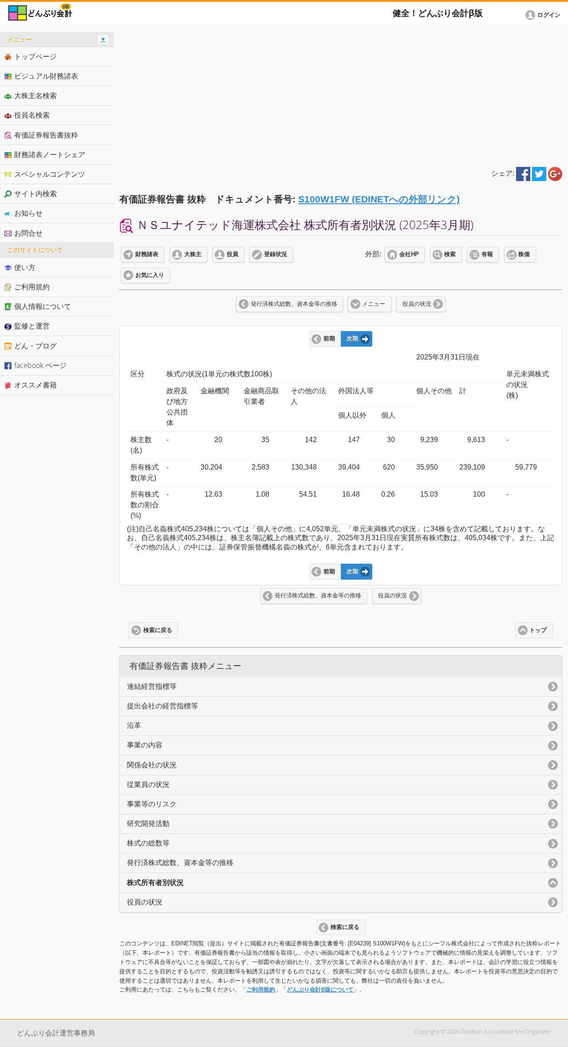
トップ (538, 630)
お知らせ (28, 213)
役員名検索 (32, 115)
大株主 (192, 254)
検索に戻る (157, 630)
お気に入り (149, 275)
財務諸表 (146, 254)
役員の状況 (416, 304)
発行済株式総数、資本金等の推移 (294, 304)
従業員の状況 (148, 784)
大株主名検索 (35, 95)
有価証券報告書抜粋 (46, 135)
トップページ (35, 56)
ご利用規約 (260, 989)
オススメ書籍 (35, 385)
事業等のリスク (152, 804)
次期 (352, 339)
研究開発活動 (148, 823)
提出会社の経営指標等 (162, 706)
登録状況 (275, 254)
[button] (544, 15)
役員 (232, 254)
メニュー (373, 304)
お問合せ (28, 233)
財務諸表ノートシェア (49, 154)
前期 (329, 339)
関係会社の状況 (152, 765)
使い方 (25, 267)
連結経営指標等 (152, 686)
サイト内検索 (35, 193)
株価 (524, 254)
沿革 (134, 725)
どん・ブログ (35, 346)
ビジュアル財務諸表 (46, 76)
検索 (450, 254)
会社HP (409, 254)
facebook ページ (40, 365)
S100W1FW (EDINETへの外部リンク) (379, 199)
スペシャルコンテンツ (49, 174)
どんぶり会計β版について (320, 989)
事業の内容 (144, 745)
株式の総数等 (148, 843)
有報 (487, 254)
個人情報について (42, 306)
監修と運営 (32, 326)
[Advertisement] (340, 94)
